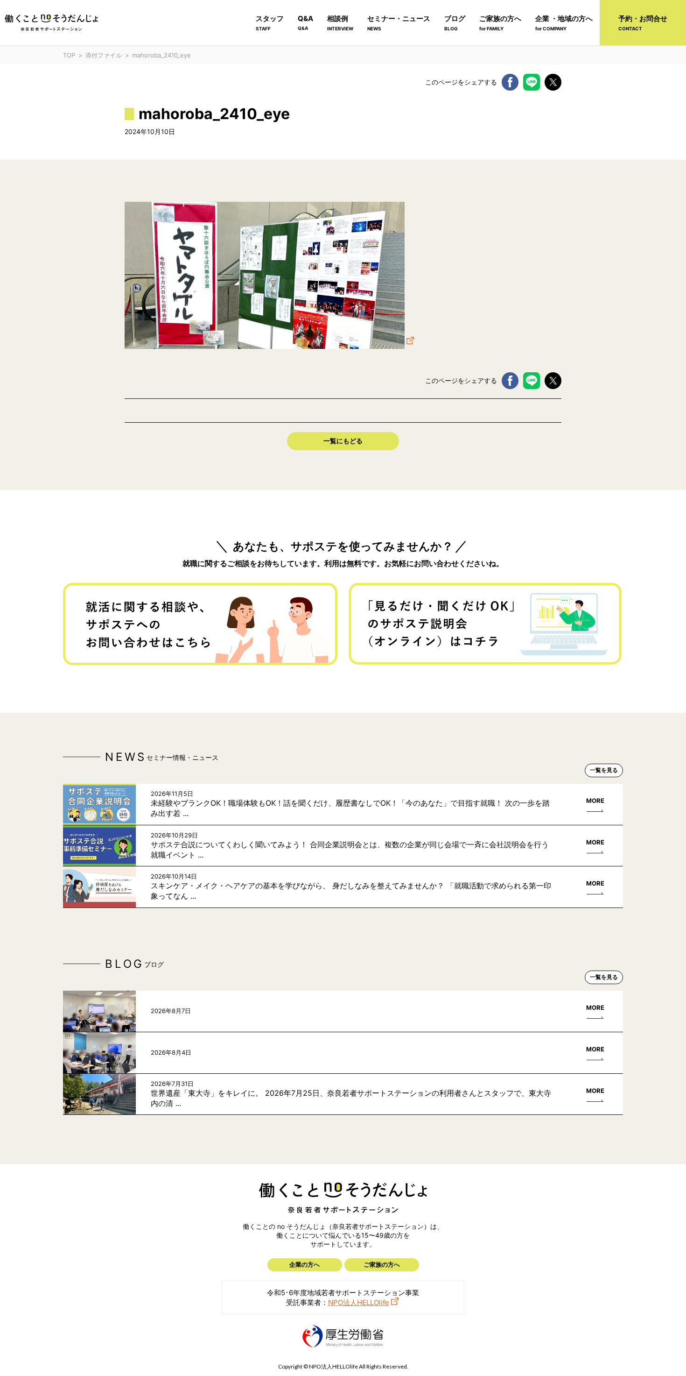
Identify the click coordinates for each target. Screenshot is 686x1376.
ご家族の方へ (500, 22)
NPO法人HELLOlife (358, 1302)
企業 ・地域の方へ (564, 22)
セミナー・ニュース (398, 22)
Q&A (305, 22)
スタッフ (270, 22)
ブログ (454, 22)
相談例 (340, 22)
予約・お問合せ (642, 22)
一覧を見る (604, 769)
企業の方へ (304, 1264)
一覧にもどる (343, 441)
